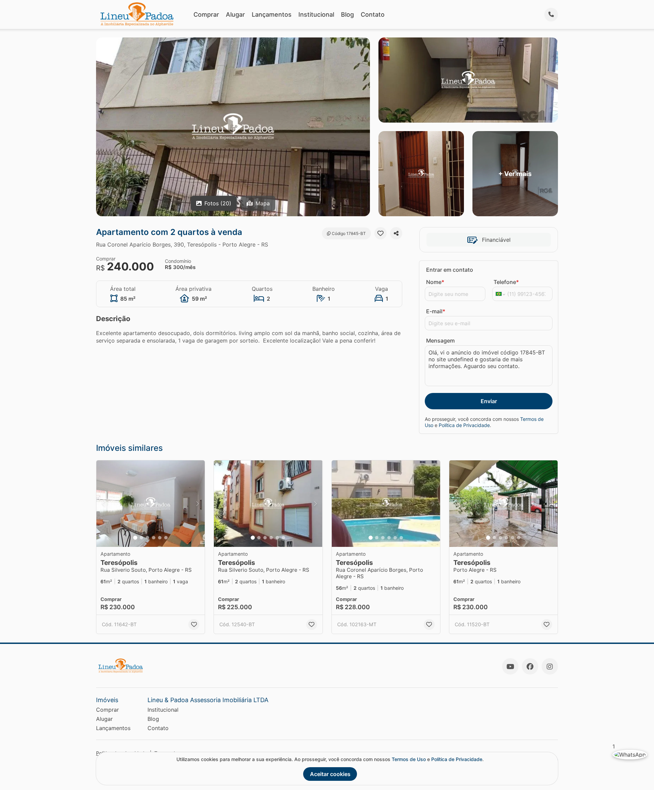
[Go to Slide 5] (159, 537)
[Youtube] (510, 666)
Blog (347, 14)
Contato (373, 14)
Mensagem (440, 340)
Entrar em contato (449, 269)
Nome (435, 282)
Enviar (489, 401)
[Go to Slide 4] (153, 537)
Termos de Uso (409, 759)
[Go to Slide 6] (166, 537)
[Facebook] (530, 666)
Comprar (206, 14)
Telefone (506, 282)
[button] (150, 503)
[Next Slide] (197, 503)
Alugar (235, 14)
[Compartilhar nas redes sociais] (396, 233)
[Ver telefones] (551, 14)
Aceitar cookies (330, 774)
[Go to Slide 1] (135, 538)
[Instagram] (550, 666)
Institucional (316, 14)
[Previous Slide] (103, 503)
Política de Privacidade (464, 425)
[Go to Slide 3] (147, 537)
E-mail (435, 311)
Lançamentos (272, 14)
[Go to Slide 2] (141, 537)
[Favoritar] (380, 233)
